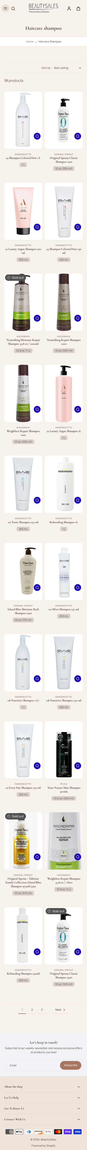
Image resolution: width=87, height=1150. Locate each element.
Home (29, 41)
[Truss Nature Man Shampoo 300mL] (64, 749)
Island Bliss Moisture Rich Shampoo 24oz (23, 611)
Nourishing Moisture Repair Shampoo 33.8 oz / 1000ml (23, 342)
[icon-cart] (78, 8)
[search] (13, 8)
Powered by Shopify (43, 1145)
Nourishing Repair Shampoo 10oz (64, 342)
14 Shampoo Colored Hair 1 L (23, 158)
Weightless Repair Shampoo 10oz (23, 433)
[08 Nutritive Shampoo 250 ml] (64, 662)
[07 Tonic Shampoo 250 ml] (23, 484)
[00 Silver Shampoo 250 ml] (64, 571)
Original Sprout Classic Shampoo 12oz (64, 160)
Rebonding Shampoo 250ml (23, 973)
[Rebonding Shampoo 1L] (64, 484)
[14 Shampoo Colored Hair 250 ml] (64, 211)
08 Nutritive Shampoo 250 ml (63, 700)
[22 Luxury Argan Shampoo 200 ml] (23, 211)
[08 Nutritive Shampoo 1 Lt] (23, 662)
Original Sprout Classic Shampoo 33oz (64, 975)
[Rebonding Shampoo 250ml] (23, 936)
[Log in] (68, 8)
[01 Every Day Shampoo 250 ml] (23, 749)
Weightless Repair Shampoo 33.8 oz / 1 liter (63, 880)
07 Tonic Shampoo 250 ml (23, 522)
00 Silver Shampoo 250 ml (64, 609)
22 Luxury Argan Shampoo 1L (64, 431)
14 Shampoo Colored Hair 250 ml (64, 251)
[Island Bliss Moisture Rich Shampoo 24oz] (23, 571)
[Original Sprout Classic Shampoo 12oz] (64, 120)
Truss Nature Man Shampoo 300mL (63, 789)
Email (13, 1065)
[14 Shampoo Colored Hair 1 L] (23, 120)
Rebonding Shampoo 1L (64, 522)
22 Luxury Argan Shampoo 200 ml (23, 251)
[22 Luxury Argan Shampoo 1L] (64, 393)
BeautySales (48, 1139)
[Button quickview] (37, 136)
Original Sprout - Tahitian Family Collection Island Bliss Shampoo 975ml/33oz (23, 882)
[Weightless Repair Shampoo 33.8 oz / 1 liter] (64, 841)
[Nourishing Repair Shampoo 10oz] (64, 302)
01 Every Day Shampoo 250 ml (23, 788)
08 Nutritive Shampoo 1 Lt (23, 700)
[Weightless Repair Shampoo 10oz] (23, 393)
